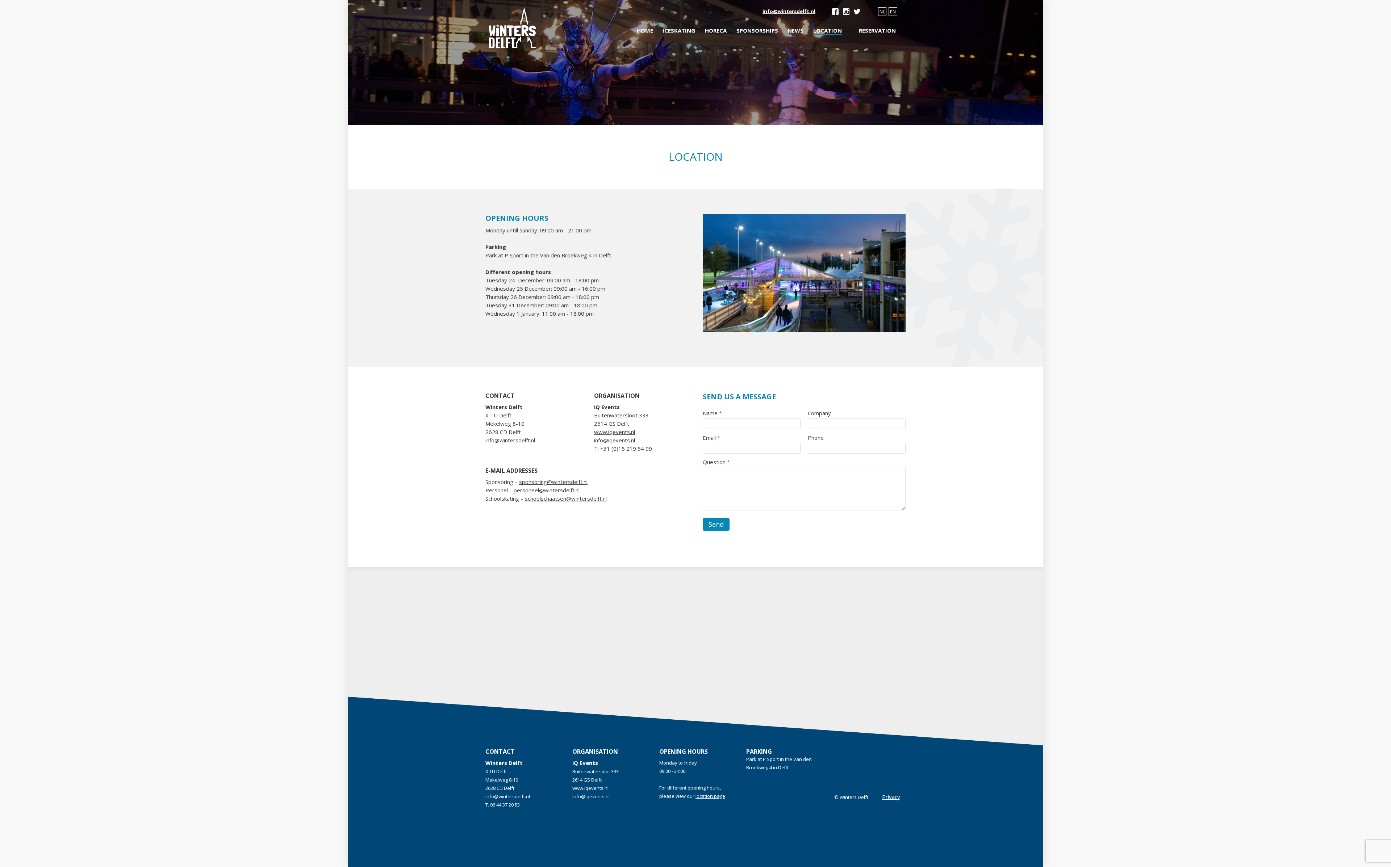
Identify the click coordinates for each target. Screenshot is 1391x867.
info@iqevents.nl (614, 440)
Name (712, 413)
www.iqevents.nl (614, 431)
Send (716, 524)
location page (710, 796)
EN (893, 11)
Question (716, 462)
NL (882, 11)
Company (819, 413)
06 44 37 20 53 (505, 804)
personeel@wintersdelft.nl (547, 490)
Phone (816, 437)
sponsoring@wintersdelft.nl (553, 481)
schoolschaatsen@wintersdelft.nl (566, 498)
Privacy (891, 796)
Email (711, 437)
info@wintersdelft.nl (789, 11)
